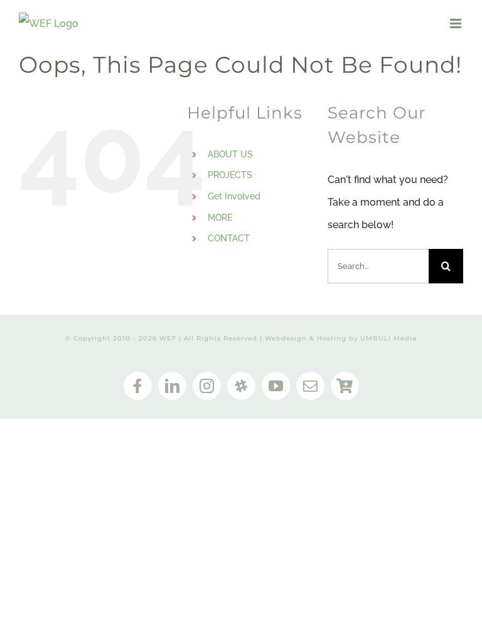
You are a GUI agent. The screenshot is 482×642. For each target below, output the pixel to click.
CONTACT (229, 238)
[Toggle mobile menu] (456, 23)
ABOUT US (230, 154)
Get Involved (234, 196)
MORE (220, 218)
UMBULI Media (388, 338)
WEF (167, 338)
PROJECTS (230, 175)
